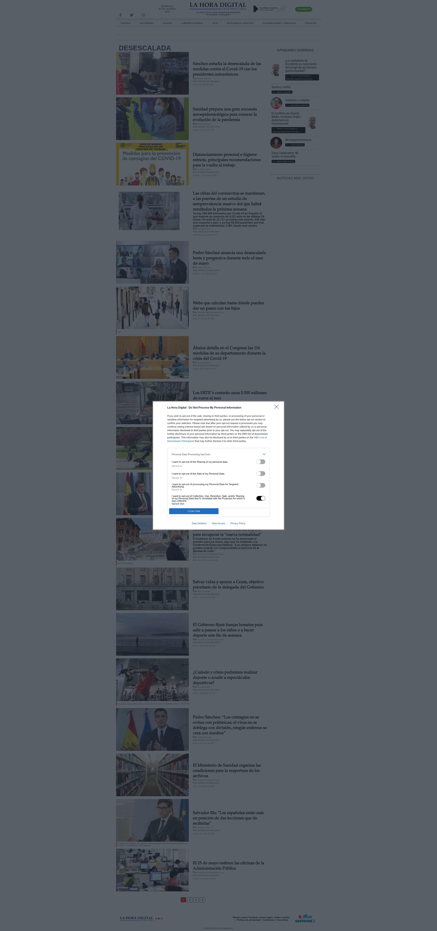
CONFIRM (194, 511)
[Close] (277, 408)
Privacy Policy (237, 523)
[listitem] (218, 454)
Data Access (218, 523)
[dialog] (218, 465)
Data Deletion (199, 523)
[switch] (260, 461)
